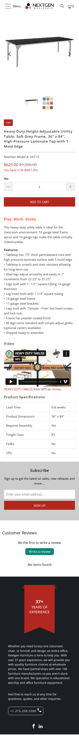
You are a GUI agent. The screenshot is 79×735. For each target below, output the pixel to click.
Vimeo (56, 389)
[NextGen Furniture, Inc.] (39, 6)
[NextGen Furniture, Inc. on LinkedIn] (41, 726)
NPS (44, 389)
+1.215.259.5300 (23, 711)
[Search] (62, 6)
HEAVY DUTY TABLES (18, 389)
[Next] (69, 54)
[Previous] (10, 54)
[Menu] (6, 6)
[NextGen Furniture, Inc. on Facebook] (34, 726)
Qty (6, 178)
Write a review (39, 551)
